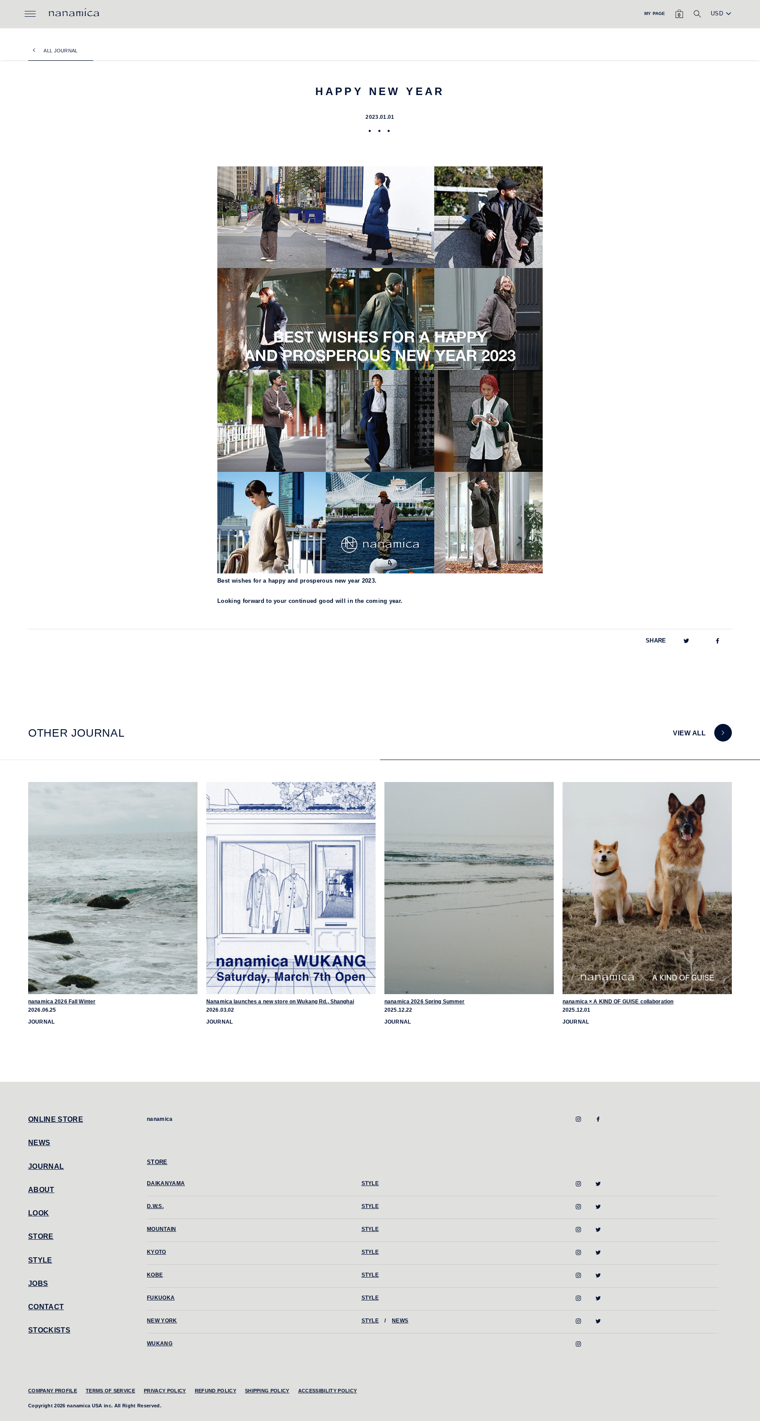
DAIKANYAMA (166, 1183)
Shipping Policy (267, 1390)
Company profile (52, 1390)
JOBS (38, 1283)
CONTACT (46, 1307)
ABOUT (41, 1189)
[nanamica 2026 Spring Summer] (469, 888)
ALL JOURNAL (61, 50)
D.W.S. (155, 1206)
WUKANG (159, 1343)
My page (654, 13)
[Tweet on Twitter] (686, 641)
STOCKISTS (49, 1330)
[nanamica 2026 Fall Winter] (112, 888)
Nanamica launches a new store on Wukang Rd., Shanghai (280, 1002)
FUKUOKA (161, 1298)
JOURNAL (46, 1166)
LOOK (38, 1213)
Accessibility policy (327, 1390)
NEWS (39, 1142)
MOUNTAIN (161, 1229)
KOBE (155, 1275)
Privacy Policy (165, 1390)
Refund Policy (215, 1390)
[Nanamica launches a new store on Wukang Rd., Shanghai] (291, 888)
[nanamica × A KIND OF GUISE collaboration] (647, 888)
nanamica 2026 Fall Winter (61, 1002)
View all (689, 733)
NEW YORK (162, 1321)
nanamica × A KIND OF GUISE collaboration (618, 1002)
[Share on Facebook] (717, 641)
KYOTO (156, 1252)
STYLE (40, 1260)
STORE (41, 1236)
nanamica (160, 1119)
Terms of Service (110, 1390)
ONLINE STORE (55, 1119)
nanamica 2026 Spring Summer (424, 1002)
